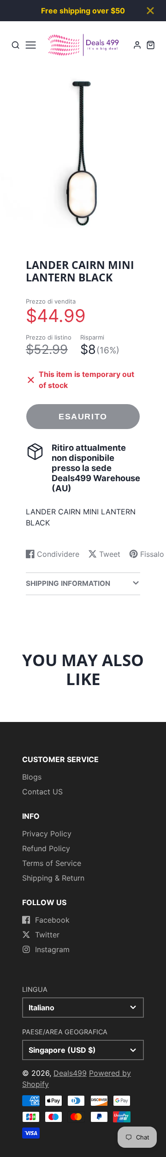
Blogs (32, 776)
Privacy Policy (46, 833)
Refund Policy (46, 848)
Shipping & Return (53, 878)
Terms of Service (51, 863)
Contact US (42, 791)
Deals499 (70, 1073)
